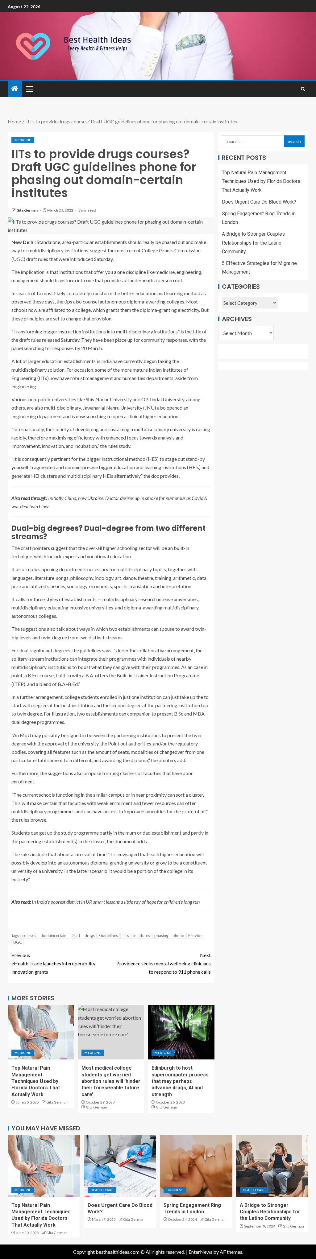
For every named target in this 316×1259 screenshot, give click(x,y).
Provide (195, 935)
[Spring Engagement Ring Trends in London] (196, 1166)
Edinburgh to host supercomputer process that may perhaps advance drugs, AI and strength (180, 1081)
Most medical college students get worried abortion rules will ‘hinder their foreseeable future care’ (110, 1081)
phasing (161, 935)
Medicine (23, 140)
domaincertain (53, 935)
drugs (90, 935)
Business (175, 1190)
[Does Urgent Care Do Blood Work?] (120, 1166)
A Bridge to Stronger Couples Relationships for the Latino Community (253, 242)
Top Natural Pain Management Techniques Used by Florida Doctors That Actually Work (35, 1081)
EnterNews (200, 1252)
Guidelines (108, 935)
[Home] (14, 88)
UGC (17, 942)
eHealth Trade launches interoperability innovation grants (53, 963)
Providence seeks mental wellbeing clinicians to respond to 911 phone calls (163, 963)
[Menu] (29, 89)
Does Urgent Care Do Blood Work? (259, 202)
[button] (29, 89)
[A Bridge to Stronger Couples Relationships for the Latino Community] (272, 1166)
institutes (141, 935)
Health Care (102, 1190)
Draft (75, 935)
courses (29, 935)
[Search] (303, 89)
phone (178, 935)
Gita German (27, 210)
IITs (125, 935)
